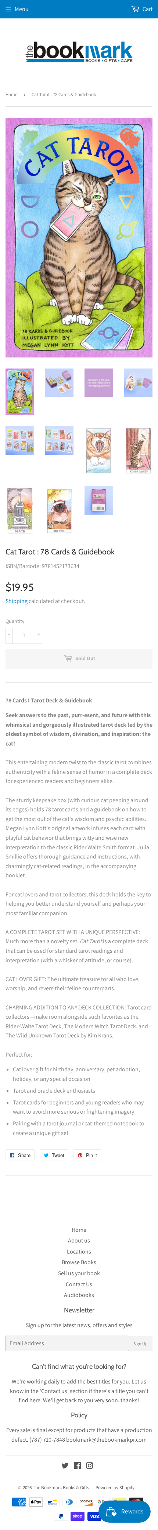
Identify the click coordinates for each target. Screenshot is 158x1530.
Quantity (15, 621)
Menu (22, 9)
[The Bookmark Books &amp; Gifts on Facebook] (77, 1466)
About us (79, 1240)
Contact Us (79, 1284)
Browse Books (79, 1262)
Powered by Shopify (115, 1487)
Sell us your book (79, 1273)
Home (11, 94)
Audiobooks (79, 1295)
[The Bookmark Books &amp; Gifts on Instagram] (89, 1466)
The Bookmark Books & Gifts (61, 1487)
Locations (79, 1251)
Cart (146, 9)
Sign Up (140, 1343)
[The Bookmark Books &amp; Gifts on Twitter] (65, 1466)
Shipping (17, 601)
